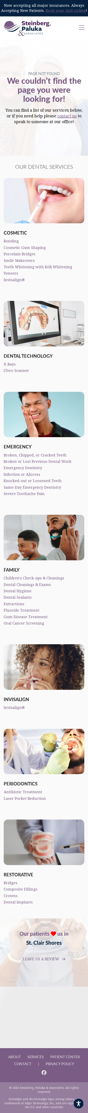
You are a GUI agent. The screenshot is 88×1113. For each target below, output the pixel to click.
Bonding (11, 241)
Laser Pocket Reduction (25, 798)
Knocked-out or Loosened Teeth (33, 481)
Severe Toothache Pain (24, 493)
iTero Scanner (16, 370)
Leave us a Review (41, 959)
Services (35, 1056)
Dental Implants (18, 902)
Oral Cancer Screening (24, 623)
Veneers (11, 273)
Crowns (11, 896)
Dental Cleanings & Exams (27, 584)
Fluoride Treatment (21, 610)
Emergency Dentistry (23, 468)
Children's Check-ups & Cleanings (34, 578)
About (14, 1056)
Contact (23, 1063)
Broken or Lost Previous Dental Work (37, 461)
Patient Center (65, 1056)
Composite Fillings (20, 889)
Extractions (14, 604)
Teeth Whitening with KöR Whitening (38, 267)
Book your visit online (66, 10)
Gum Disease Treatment (26, 617)
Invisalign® (14, 280)
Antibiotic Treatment (23, 792)
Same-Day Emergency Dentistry (32, 487)
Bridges (10, 883)
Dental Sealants (18, 597)
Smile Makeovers (19, 260)
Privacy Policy (60, 1063)
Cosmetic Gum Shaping (25, 247)
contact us (67, 116)
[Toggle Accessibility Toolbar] (78, 1103)
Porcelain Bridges (19, 254)
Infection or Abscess (22, 474)
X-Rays (10, 364)
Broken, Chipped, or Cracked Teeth (35, 455)
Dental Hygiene (18, 591)
